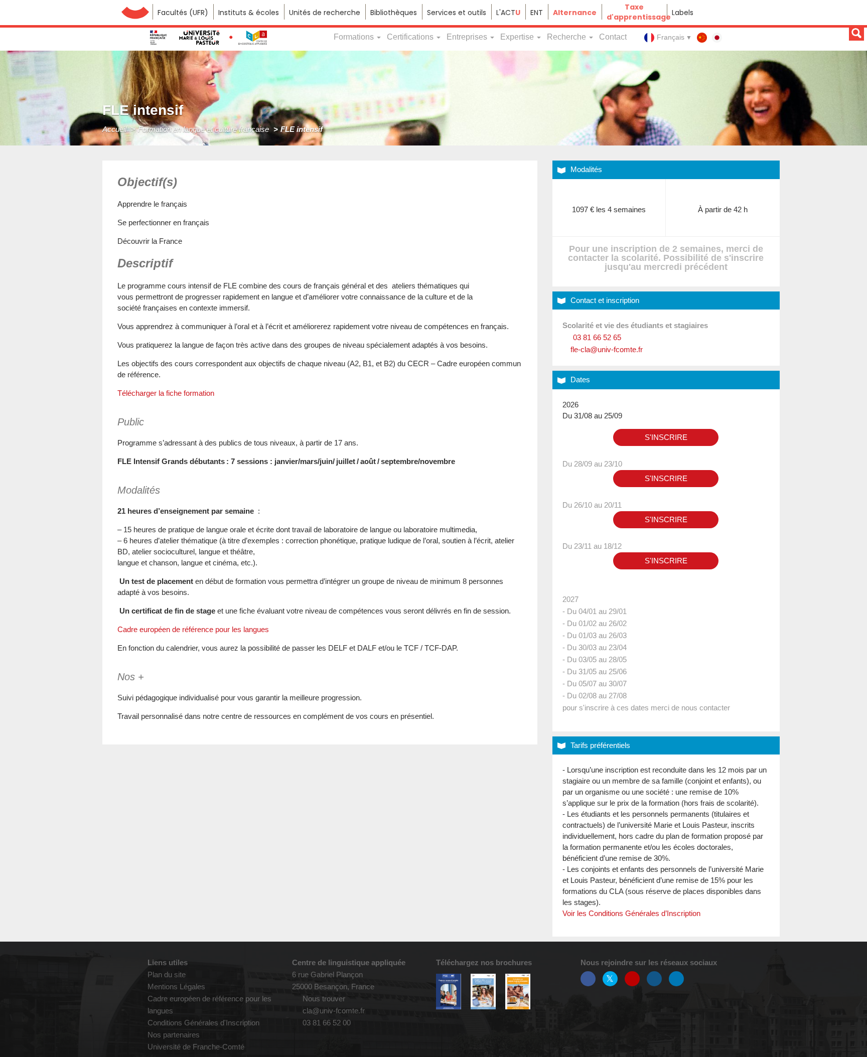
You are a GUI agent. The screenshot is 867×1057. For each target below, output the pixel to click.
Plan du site (167, 974)
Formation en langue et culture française (203, 129)
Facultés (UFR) (183, 13)
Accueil (114, 129)
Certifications (411, 37)
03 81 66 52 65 (596, 337)
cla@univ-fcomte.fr (333, 1010)
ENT (536, 13)
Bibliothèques (393, 13)
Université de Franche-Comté (135, 12)
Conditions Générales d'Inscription (203, 1022)
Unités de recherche (324, 13)
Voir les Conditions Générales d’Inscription (631, 913)
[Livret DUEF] (483, 991)
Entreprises (468, 37)
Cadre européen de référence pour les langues (193, 629)
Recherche (567, 37)
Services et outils (456, 13)
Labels (682, 13)
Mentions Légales (176, 986)
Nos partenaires (174, 1034)
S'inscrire (666, 437)
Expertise (518, 37)
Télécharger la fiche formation (165, 393)
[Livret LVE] (517, 991)
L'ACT (508, 13)
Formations (355, 37)
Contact (613, 37)
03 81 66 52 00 (326, 1022)
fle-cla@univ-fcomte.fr (605, 349)
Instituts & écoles (248, 13)
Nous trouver (323, 998)
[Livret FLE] (448, 991)
